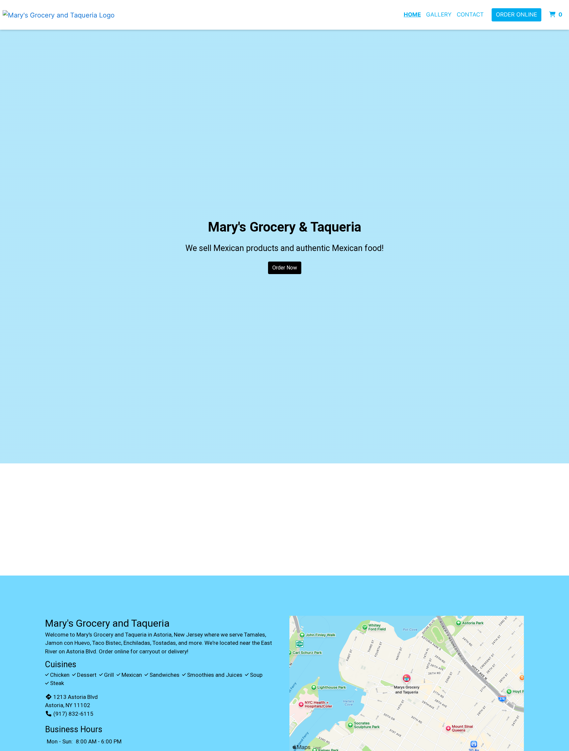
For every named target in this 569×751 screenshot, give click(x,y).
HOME (412, 14)
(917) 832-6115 (73, 713)
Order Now (284, 268)
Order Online (516, 14)
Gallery (438, 14)
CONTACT (470, 14)
